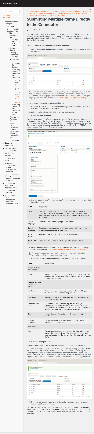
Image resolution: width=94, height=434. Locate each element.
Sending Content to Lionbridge (40, 13)
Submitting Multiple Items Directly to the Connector (48, 15)
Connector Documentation (37, 11)
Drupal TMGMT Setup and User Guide (76, 11)
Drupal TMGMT (54, 11)
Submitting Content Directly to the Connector (71, 13)
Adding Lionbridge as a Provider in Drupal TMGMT (68, 249)
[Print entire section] (59, 9)
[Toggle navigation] (88, 3)
